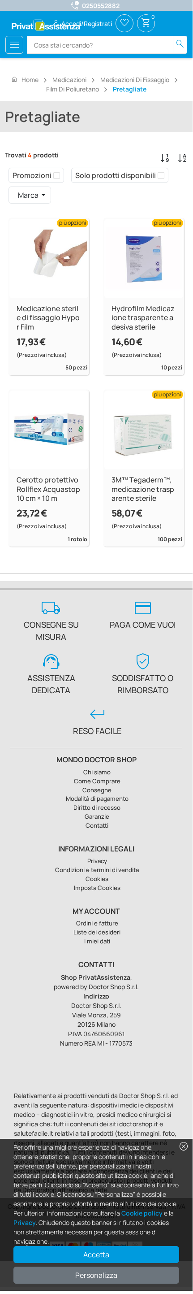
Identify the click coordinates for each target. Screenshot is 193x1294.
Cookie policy (142, 1213)
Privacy (24, 1222)
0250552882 (101, 5)
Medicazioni (69, 79)
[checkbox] (56, 175)
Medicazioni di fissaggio (134, 79)
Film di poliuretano (72, 89)
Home (25, 79)
